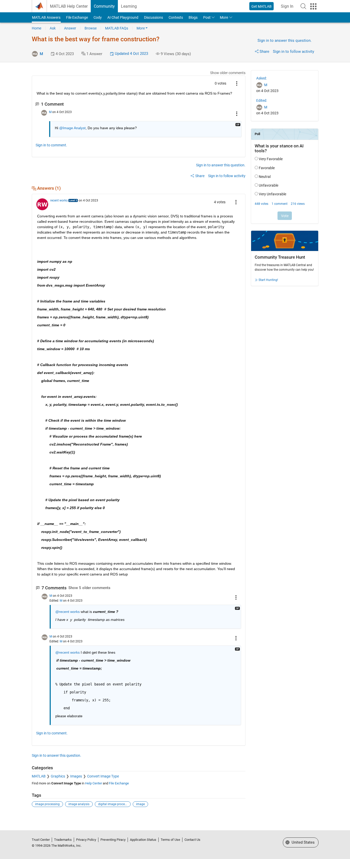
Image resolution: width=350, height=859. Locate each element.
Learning (129, 6)
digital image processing (114, 804)
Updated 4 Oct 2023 (131, 53)
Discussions (153, 17)
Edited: (261, 100)
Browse (91, 28)
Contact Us (192, 840)
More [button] (224, 17)
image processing (47, 804)
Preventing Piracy (113, 840)
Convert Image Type (103, 776)
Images (76, 776)
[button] (303, 6)
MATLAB (39, 776)
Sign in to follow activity (293, 51)
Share (264, 51)
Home (36, 28)
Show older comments (227, 73)
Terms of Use (170, 840)
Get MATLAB (261, 6)
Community (104, 6)
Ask (53, 28)
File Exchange (77, 17)
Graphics (58, 776)
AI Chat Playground (122, 17)
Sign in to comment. (51, 145)
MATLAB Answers (46, 17)
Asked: (261, 78)
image (140, 804)
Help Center (93, 783)
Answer (70, 28)
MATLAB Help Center (69, 6)
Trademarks (63, 840)
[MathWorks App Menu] (313, 6)
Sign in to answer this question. (285, 40)
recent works (59, 200)
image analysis (78, 804)
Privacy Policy (86, 840)
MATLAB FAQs (116, 28)
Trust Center (41, 840)
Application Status (143, 840)
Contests (176, 17)
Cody (98, 17)
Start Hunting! (268, 280)
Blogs (193, 17)
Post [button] (207, 17)
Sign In (287, 6)
